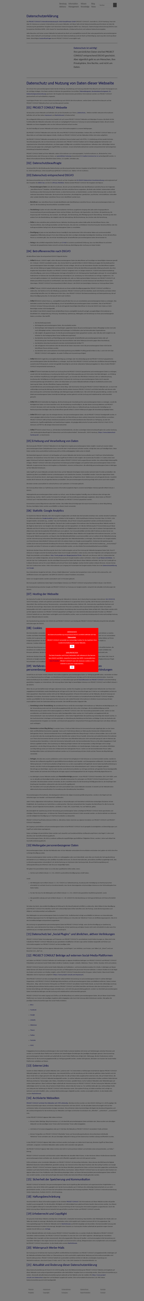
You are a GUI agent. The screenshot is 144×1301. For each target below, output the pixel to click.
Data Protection (54, 661)
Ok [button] (72, 646)
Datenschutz (72, 637)
